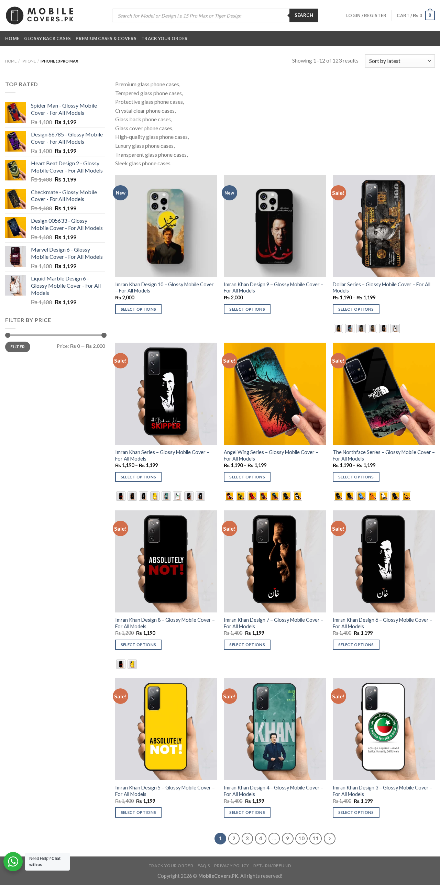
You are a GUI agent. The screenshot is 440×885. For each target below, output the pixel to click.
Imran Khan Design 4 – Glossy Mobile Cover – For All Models (273, 791)
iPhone (29, 61)
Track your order (164, 38)
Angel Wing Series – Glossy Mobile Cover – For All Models (271, 455)
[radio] (338, 328)
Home (12, 38)
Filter (17, 346)
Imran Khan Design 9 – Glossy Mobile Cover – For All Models (273, 287)
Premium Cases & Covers (106, 38)
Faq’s (204, 865)
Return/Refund (272, 865)
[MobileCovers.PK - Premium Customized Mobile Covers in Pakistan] (39, 15)
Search (304, 15)
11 (315, 838)
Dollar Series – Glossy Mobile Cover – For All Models (381, 287)
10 (301, 838)
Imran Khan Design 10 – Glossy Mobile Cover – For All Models (164, 287)
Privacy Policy (231, 865)
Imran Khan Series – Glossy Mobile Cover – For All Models (162, 455)
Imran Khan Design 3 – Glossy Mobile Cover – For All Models (382, 791)
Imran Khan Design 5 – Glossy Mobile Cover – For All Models (165, 791)
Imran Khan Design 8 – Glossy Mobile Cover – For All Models (165, 623)
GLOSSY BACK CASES (47, 38)
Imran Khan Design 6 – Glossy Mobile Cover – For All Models (382, 623)
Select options (138, 309)
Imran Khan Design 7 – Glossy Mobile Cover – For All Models (273, 623)
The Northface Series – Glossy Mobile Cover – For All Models (384, 455)
